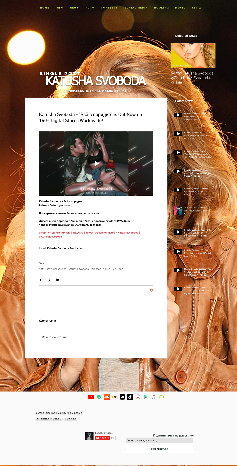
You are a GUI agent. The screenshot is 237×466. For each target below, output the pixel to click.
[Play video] (96, 163)
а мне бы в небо (113, 269)
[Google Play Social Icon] (146, 397)
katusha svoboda (79, 269)
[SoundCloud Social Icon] (107, 397)
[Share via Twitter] (49, 279)
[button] (90, 8)
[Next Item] (209, 55)
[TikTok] (130, 397)
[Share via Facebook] (40, 279)
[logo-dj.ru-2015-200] (115, 397)
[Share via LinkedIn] (57, 279)
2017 (41, 269)
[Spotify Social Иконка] (99, 397)
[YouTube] (91, 397)
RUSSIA (71, 418)
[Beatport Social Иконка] (161, 397)
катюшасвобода (56, 269)
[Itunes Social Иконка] (154, 397)
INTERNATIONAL (48, 418)
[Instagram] (138, 397)
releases (96, 269)
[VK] (122, 397)
